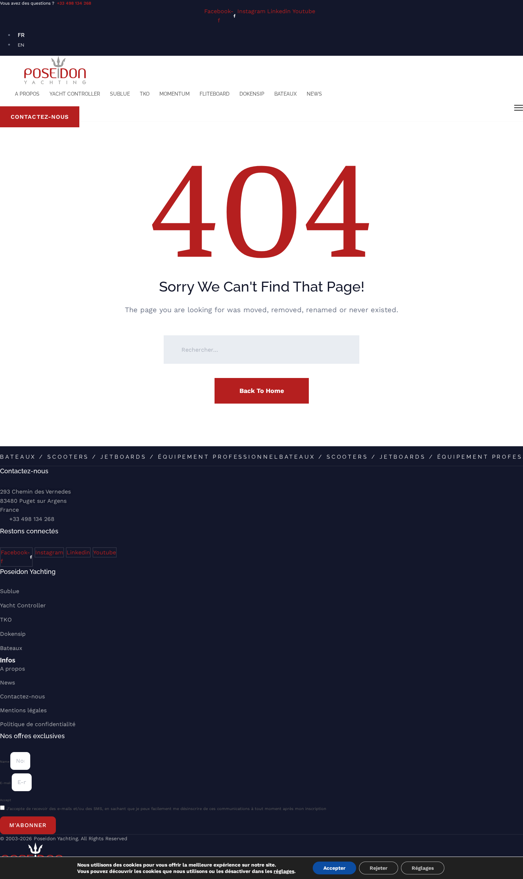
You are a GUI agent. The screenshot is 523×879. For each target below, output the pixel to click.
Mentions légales (23, 710)
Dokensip (251, 94)
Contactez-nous (22, 696)
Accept (5, 800)
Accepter (334, 868)
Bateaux (285, 94)
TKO (144, 94)
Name (5, 761)
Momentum (174, 94)
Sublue (120, 94)
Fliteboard (214, 94)
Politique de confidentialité (37, 724)
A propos (27, 94)
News (314, 94)
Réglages (423, 868)
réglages (284, 871)
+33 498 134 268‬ (74, 3)
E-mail (6, 783)
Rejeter (378, 868)
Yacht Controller (74, 94)
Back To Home (261, 390)
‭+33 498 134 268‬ (31, 519)
